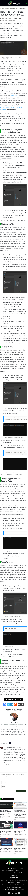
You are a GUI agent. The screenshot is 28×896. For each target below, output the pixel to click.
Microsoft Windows (10, 8)
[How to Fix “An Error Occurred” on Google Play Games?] (6, 825)
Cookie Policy (10, 870)
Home (2, 8)
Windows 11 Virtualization (13, 699)
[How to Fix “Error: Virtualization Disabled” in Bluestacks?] (6, 842)
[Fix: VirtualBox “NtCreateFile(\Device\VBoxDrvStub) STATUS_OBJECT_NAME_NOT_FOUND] (20, 805)
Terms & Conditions (20, 870)
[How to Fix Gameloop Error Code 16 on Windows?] (20, 825)
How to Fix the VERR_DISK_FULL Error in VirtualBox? (20, 848)
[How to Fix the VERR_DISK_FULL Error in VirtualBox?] (20, 842)
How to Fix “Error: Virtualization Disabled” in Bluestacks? (6, 848)
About (7, 868)
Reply (9, 764)
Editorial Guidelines (7, 873)
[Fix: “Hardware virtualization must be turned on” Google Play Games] (6, 805)
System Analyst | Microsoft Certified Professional (12, 724)
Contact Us (14, 875)
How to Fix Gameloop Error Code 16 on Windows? (19, 831)
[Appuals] (14, 3)
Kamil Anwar (3, 18)
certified (6, 20)
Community (14, 868)
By (1, 18)
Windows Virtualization (20, 8)
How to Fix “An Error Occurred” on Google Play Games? (5, 831)
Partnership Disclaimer (20, 873)
